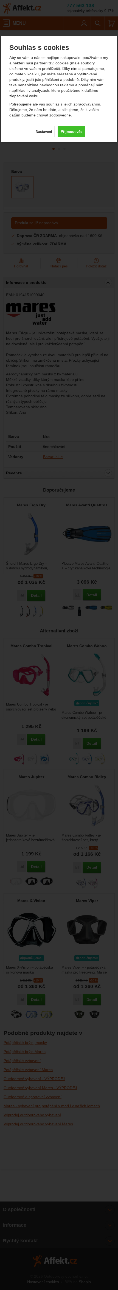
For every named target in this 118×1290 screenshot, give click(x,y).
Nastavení (44, 132)
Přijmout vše (71, 132)
